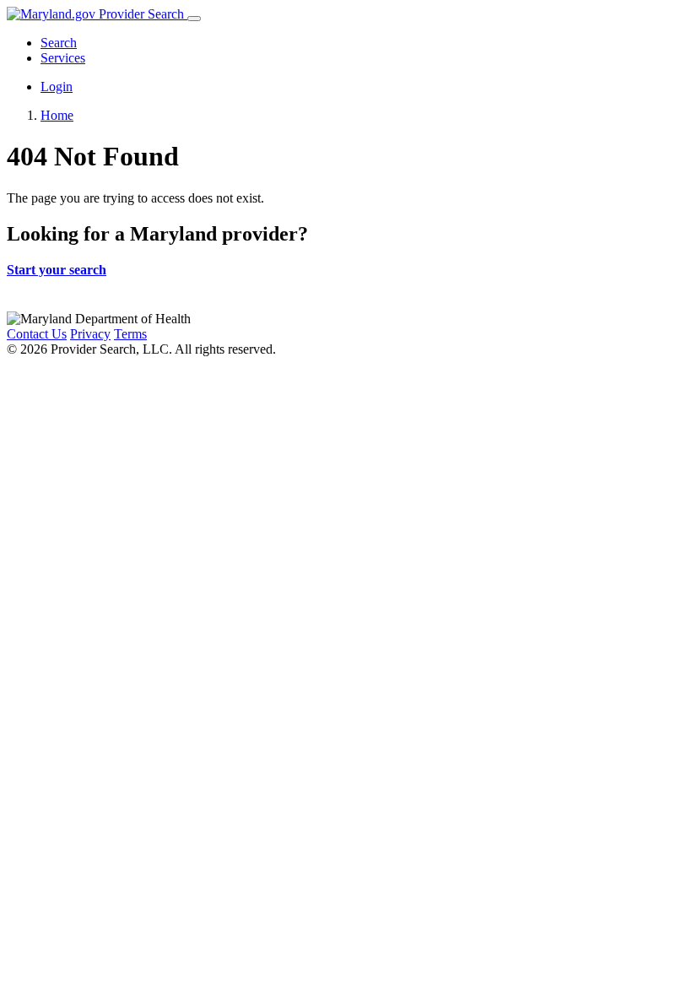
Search (59, 42)
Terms (130, 334)
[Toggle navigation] (194, 18)
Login (57, 86)
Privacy (90, 334)
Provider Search (141, 14)
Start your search (56, 270)
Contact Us (37, 334)
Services (63, 58)
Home (57, 115)
